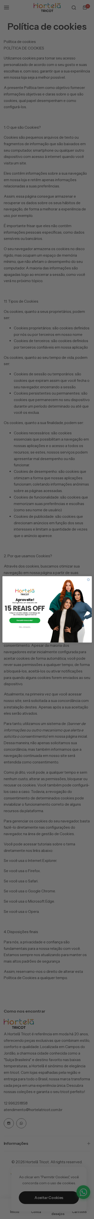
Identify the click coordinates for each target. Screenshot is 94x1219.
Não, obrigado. (24, 627)
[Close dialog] (88, 580)
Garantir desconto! (25, 620)
